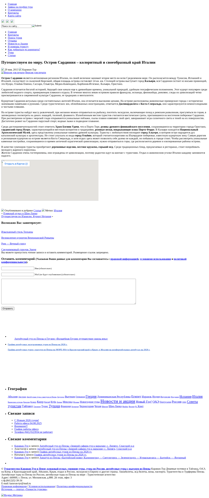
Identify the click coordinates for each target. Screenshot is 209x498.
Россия (176, 401)
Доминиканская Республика (114, 396)
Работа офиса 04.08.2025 (28, 423)
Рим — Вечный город (13, 243)
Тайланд (27, 406)
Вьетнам (70, 396)
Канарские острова (15, 402)
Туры (11, 52)
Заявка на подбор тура (20, 7)
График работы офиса (26, 429)
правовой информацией (124, 259)
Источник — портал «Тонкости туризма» (24, 489)
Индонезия (165, 397)
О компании (15, 9)
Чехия (97, 406)
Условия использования (41, 486)
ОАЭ (156, 401)
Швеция (105, 406)
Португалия (165, 402)
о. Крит (139, 406)
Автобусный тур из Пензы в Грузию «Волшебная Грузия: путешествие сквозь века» (61, 338)
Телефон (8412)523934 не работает (33, 432)
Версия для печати (35, 72)
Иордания (175, 397)
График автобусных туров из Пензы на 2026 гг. (66, 451)
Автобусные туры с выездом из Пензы (41, 397)
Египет (136, 396)
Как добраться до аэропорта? (24, 49)
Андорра (60, 397)
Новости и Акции (18, 43)
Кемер (33, 402)
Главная (12, 4)
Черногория (86, 406)
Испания (185, 396)
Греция (91, 396)
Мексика (67, 401)
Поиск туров (15, 37)
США (184, 402)
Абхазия (13, 396)
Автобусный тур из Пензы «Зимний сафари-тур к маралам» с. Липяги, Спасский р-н (87, 445)
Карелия (26, 402)
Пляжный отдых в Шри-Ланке (20, 213)
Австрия (22, 397)
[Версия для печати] (13, 72)
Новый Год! (144, 401)
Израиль (147, 396)
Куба (53, 401)
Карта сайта (14, 15)
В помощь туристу (18, 46)
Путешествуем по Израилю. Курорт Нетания (26, 216)
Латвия (59, 402)
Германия (80, 396)
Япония (132, 406)
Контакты (13, 12)
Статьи (12, 55)
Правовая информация (14, 486)
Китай (47, 402)
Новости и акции (117, 401)
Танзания (37, 406)
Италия (58, 210)
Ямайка (125, 406)
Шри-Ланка (115, 406)
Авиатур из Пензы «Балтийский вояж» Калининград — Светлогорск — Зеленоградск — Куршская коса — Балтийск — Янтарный (113, 457)
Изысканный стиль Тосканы (17, 231)
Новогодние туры (90, 401)
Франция (66, 406)
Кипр (40, 401)
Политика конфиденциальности (74, 486)
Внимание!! (21, 426)
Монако (76, 402)
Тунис (44, 406)
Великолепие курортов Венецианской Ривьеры (27, 237)
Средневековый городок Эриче (18, 249)
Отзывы (12, 40)
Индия (156, 396)
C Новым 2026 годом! (26, 420)
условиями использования (155, 259)
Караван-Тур (21, 445)
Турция (54, 406)
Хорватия (75, 406)
